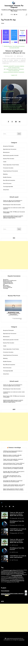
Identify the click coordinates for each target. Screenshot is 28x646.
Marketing (5, 174)
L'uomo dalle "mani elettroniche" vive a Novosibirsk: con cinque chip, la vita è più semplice (12, 476)
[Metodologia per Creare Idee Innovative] (4, 524)
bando (7, 571)
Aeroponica (5, 279)
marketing (3, 576)
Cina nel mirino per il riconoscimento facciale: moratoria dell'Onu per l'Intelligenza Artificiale (13, 468)
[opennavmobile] (26, 14)
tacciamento (21, 72)
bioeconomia (4, 572)
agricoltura (13, 570)
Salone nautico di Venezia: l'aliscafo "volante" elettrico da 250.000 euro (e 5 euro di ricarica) (13, 490)
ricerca (16, 579)
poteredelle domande (7, 109)
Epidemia (22, 66)
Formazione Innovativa (9, 91)
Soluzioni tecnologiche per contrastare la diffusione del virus (14, 52)
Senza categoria (6, 286)
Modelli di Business (8, 46)
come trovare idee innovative (9, 106)
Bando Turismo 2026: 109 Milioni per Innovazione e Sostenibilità (14, 212)
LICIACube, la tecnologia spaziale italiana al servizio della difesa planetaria (12, 452)
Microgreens (6, 285)
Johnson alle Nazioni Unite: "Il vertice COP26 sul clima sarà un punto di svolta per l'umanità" (13, 464)
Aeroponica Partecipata (8, 146)
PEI (16, 578)
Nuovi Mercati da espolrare (19, 46)
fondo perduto (20, 573)
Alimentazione (6, 152)
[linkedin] (14, 14)
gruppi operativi (3, 574)
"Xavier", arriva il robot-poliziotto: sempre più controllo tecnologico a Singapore (13, 460)
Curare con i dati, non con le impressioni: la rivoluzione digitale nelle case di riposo (12, 201)
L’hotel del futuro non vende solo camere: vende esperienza (14, 208)
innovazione (17, 575)
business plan (10, 572)
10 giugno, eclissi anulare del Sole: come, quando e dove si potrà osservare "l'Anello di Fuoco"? (14, 485)
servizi (22, 579)
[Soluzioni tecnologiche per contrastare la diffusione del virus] (14, 36)
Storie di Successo (7, 183)
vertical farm (14, 581)
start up (2, 581)
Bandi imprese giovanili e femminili (10, 155)
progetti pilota (4, 579)
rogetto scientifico (20, 109)
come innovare (17, 104)
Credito (4, 161)
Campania (19, 572)
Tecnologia (5, 288)
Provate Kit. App (15, 70)
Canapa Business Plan (8, 282)
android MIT (11, 66)
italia (26, 574)
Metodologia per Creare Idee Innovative (12, 98)
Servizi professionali (7, 287)
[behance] (16, 14)
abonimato (6, 66)
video (18, 581)
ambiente (25, 570)
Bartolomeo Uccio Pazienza (14, 571)
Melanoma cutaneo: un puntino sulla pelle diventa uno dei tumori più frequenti (12, 456)
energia (11, 573)
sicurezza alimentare (10, 580)
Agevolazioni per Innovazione (9, 149)
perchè (18, 107)
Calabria (15, 572)
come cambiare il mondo (8, 104)
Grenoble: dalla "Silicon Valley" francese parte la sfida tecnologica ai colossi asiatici (13, 472)
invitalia (23, 574)
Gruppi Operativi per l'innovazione (10, 171)
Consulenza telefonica (8, 283)
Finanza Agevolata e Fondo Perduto (11, 164)
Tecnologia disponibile (14, 47)
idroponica (8, 574)
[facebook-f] (8, 121)
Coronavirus (17, 66)
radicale (14, 109)
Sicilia (2, 580)
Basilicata (22, 571)
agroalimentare (19, 570)
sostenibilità (20, 580)
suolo (5, 581)
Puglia (13, 579)
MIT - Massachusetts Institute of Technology (14, 69)
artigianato (3, 571)
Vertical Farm (6, 189)
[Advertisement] (14, 255)
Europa (14, 573)
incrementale (19, 106)
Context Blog (21, 639)
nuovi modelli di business (16, 577)
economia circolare (5, 573)
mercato (6, 576)
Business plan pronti (7, 281)
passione (14, 107)
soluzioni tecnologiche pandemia (11, 72)
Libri (4, 284)
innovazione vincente (7, 107)
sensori (19, 579)
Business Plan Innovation (8, 158)
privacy (10, 70)
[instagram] (12, 121)
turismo (9, 582)
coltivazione (23, 572)
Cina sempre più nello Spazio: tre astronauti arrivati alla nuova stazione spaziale (12, 481)
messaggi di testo (16, 67)
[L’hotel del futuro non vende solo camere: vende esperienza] (4, 531)
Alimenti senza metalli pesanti (9, 280)
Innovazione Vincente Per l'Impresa (14, 6)
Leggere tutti (14, 75)
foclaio (9, 67)
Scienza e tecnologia (15, 447)
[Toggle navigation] (1, 14)
